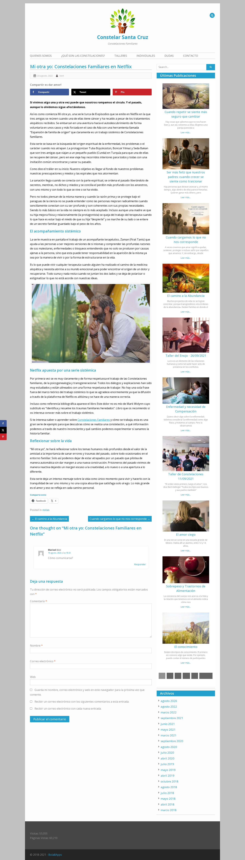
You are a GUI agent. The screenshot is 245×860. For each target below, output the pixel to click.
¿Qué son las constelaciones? (83, 56)
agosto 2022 (169, 706)
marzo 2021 (168, 735)
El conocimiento (185, 647)
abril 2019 (167, 775)
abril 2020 (167, 758)
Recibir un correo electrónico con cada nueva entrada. (67, 708)
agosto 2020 (169, 747)
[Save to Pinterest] (3, 436)
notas (46, 510)
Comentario (38, 601)
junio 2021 (168, 724)
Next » (206, 676)
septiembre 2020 (172, 741)
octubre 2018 (169, 781)
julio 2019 (167, 764)
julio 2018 (167, 793)
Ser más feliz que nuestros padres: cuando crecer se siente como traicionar (186, 176)
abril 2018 (167, 804)
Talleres (120, 56)
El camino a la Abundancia (185, 296)
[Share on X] (3, 430)
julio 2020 (167, 752)
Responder (140, 564)
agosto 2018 (169, 787)
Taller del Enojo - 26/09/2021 (186, 356)
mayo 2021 (168, 729)
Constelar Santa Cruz (122, 37)
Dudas (169, 56)
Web (33, 677)
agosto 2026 (169, 701)
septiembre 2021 (172, 718)
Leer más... (186, 132)
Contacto (190, 56)
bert (62, 75)
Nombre (36, 645)
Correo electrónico (43, 661)
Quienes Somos (41, 56)
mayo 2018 (168, 798)
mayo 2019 (168, 770)
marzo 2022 (168, 712)
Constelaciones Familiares (94, 420)
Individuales (145, 56)
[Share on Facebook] (3, 423)
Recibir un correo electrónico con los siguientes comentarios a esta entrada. (81, 701)
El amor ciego (186, 534)
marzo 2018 (168, 810)
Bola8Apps (55, 854)
